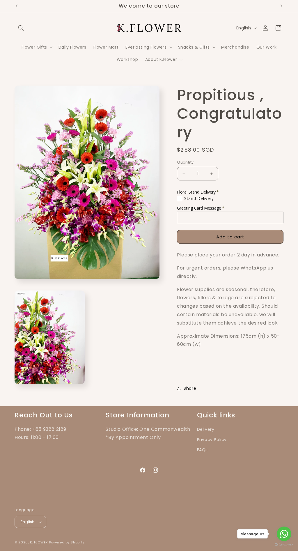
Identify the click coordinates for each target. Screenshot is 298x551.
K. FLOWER (39, 542)
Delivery (205, 429)
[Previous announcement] (16, 5)
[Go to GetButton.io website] (284, 545)
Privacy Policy (212, 439)
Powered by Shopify (66, 542)
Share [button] (190, 388)
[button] (21, 28)
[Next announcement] (281, 5)
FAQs (202, 450)
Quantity (185, 162)
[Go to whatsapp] (284, 534)
